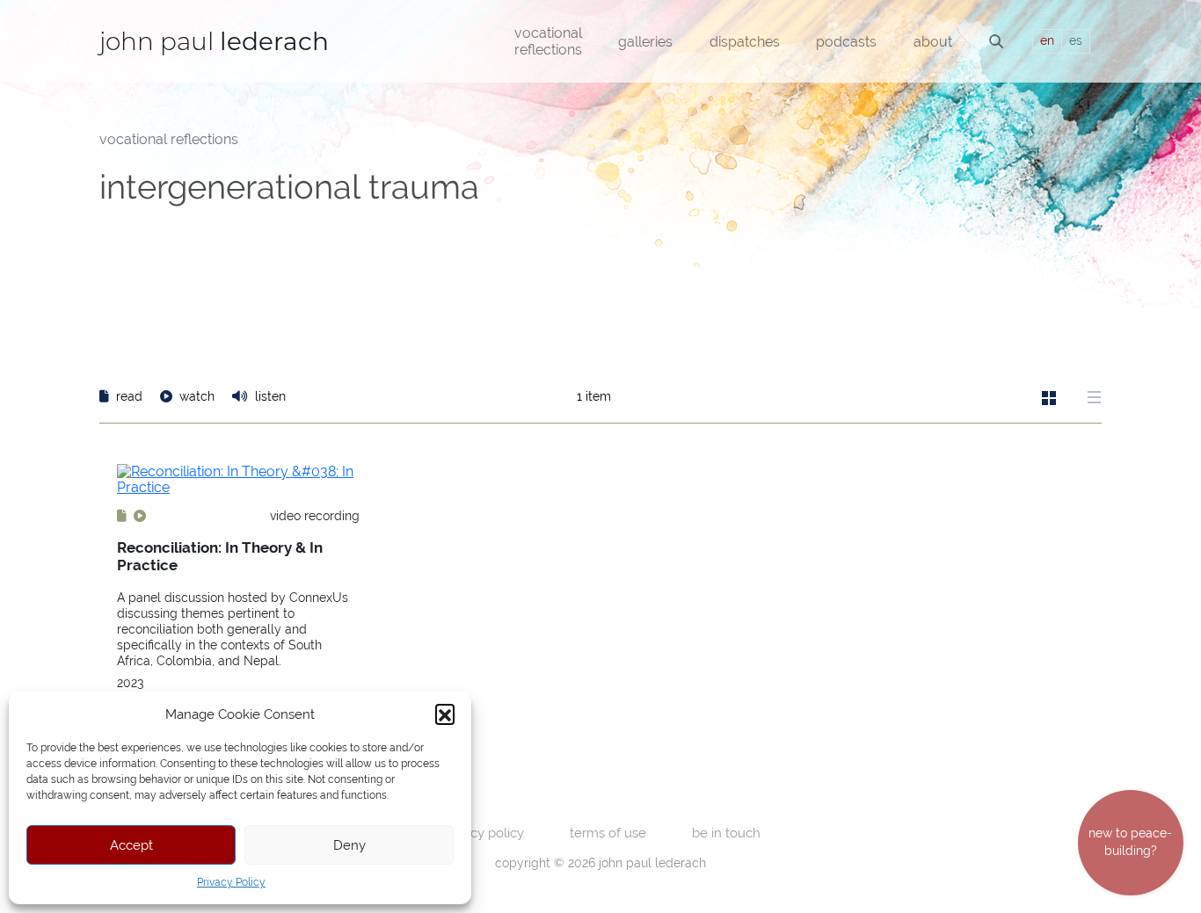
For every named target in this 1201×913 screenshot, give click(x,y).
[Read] (123, 516)
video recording (315, 516)
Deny (349, 844)
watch (197, 396)
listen (268, 396)
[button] (445, 713)
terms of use (608, 832)
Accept (131, 844)
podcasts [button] (846, 41)
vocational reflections (168, 139)
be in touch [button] (726, 832)
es (1075, 40)
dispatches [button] (745, 41)
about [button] (932, 41)
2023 (130, 683)
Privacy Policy (231, 882)
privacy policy (482, 832)
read (129, 396)
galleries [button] (645, 41)
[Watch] (140, 516)
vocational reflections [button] (548, 41)
